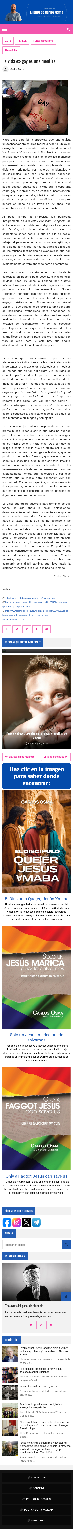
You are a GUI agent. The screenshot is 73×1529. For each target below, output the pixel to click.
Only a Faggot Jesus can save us (37, 1176)
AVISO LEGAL (38, 1520)
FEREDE (22, 40)
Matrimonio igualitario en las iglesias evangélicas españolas (41, 1406)
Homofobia (11, 50)
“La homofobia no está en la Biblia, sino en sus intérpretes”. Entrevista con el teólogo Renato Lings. (44, 1425)
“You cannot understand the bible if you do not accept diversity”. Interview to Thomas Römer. (44, 1351)
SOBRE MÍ (38, 1488)
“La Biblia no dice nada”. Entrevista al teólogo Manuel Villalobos (41, 1370)
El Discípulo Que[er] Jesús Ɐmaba (36, 898)
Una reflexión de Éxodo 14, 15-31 (38, 1386)
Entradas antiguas (54, 756)
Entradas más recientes (21, 756)
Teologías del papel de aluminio (24, 1305)
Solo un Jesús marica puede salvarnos (36, 1037)
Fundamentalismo (43, 40)
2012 (8, 40)
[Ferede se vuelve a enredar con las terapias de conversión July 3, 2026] (36, 651)
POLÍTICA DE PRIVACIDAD (38, 1509)
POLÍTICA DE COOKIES (38, 1499)
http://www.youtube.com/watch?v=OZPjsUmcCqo (30, 598)
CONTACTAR (38, 1477)
